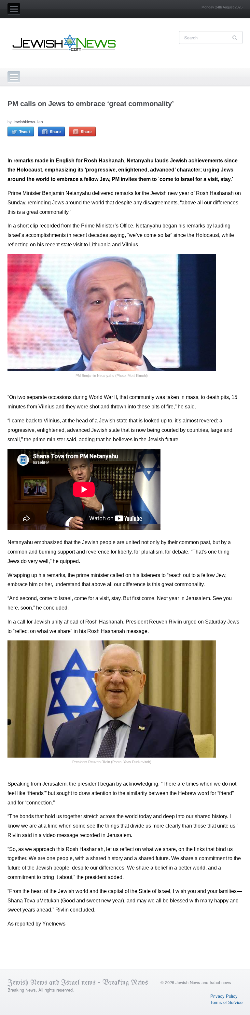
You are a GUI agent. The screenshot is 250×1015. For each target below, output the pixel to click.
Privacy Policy (224, 996)
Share (55, 131)
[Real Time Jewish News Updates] (64, 42)
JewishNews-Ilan (28, 121)
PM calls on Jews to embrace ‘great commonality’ (90, 104)
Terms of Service (226, 1002)
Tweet (24, 131)
